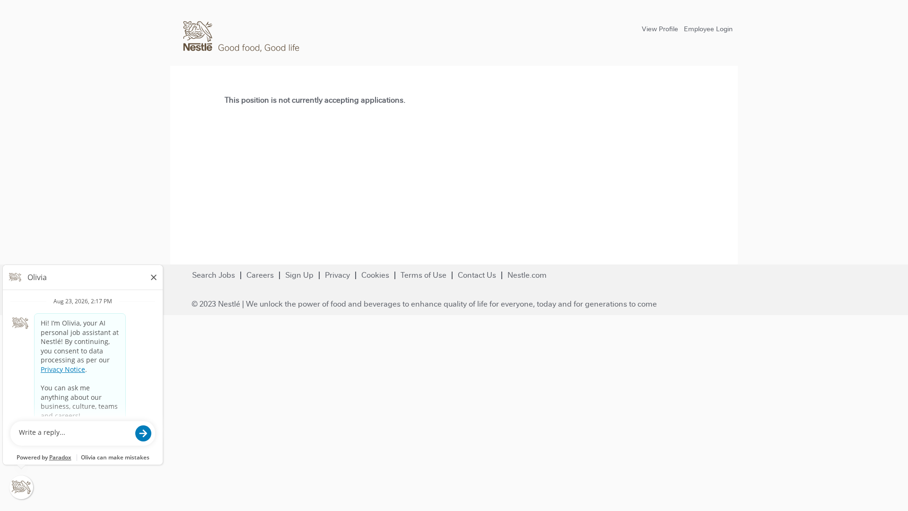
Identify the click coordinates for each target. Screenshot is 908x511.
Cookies (375, 275)
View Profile (660, 29)
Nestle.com (527, 275)
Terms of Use (423, 275)
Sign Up (299, 275)
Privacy (337, 275)
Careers (260, 275)
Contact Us (477, 275)
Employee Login (708, 29)
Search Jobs (213, 275)
